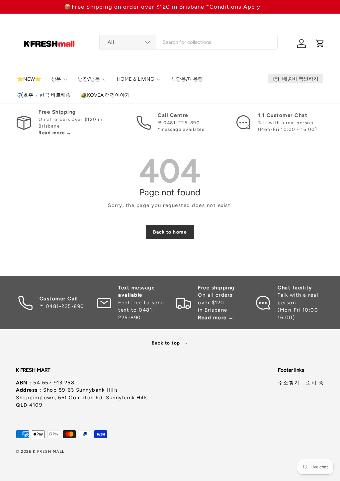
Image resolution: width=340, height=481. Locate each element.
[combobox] (188, 42)
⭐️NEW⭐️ (29, 79)
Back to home (170, 232)
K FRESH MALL (49, 451)
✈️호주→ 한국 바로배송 (44, 95)
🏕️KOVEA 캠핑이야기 (105, 95)
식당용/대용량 (187, 79)
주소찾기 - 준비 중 (301, 383)
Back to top (167, 342)
